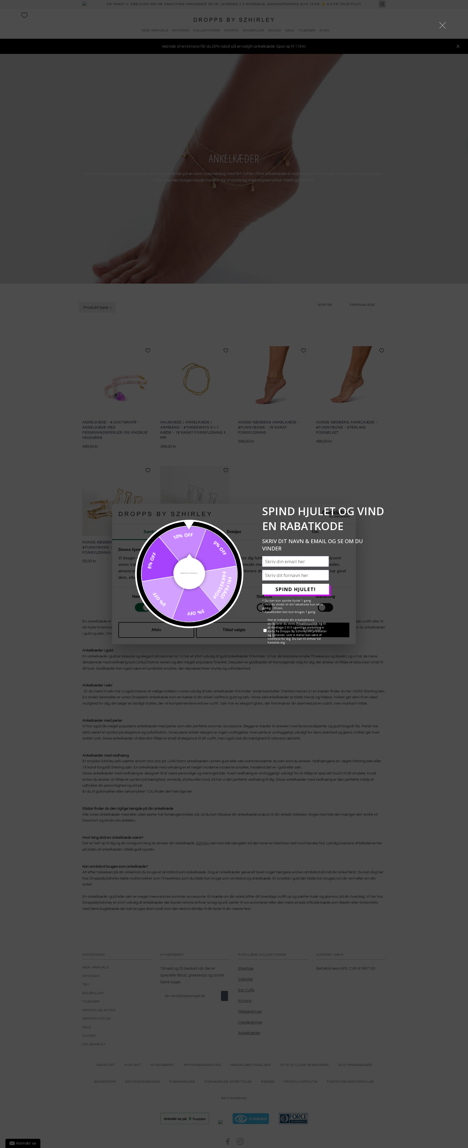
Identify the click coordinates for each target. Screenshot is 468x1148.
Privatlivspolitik (307, 623)
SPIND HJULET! (295, 589)
